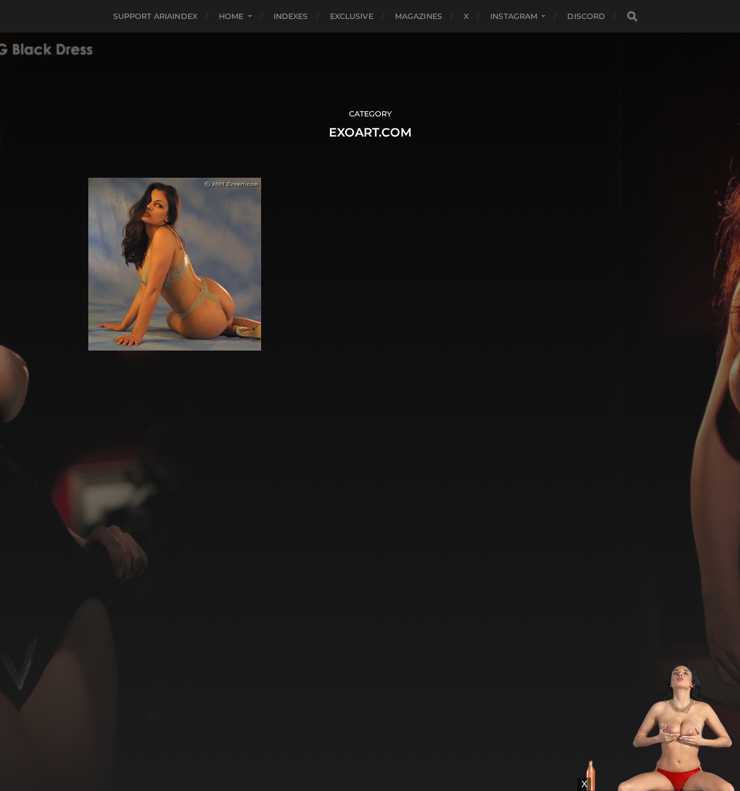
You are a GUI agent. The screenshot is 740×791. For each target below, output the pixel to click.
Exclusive (351, 16)
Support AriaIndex (155, 16)
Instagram (513, 16)
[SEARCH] (632, 16)
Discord (586, 16)
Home (231, 16)
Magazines (418, 16)
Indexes (291, 16)
